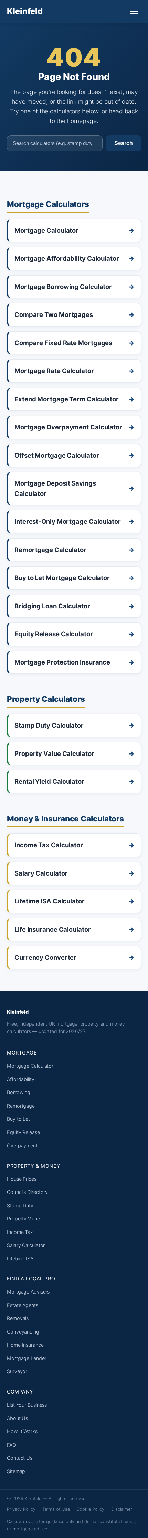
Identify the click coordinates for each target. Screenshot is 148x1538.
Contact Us (19, 1458)
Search (123, 143)
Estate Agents (22, 1305)
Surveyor (17, 1371)
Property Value (23, 1218)
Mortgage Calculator (30, 1066)
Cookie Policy (90, 1509)
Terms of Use (56, 1509)
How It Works (22, 1431)
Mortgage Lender (26, 1358)
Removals (18, 1318)
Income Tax (20, 1232)
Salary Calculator (26, 1245)
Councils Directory (27, 1192)
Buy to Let (18, 1119)
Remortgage (21, 1106)
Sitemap (16, 1471)
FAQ (11, 1445)
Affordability (20, 1079)
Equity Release (23, 1132)
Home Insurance (25, 1345)
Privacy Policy (21, 1509)
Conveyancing (23, 1332)
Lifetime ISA (20, 1258)
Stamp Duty (20, 1205)
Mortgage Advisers (28, 1292)
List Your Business (27, 1405)
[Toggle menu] (134, 11)
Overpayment (22, 1145)
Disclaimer (121, 1509)
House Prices (21, 1179)
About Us (17, 1418)
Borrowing (18, 1092)
